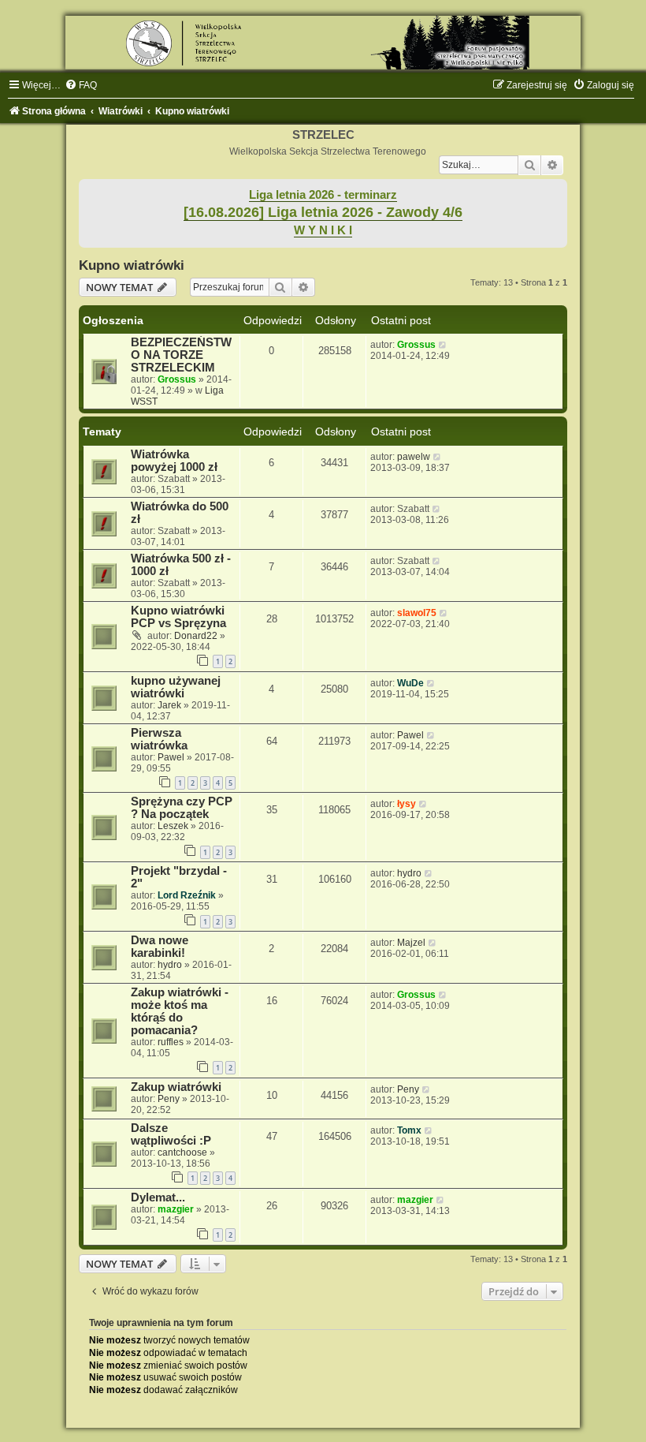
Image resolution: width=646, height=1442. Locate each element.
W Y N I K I (323, 230)
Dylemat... (158, 1197)
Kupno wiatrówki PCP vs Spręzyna (178, 616)
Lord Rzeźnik (187, 895)
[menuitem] (81, 85)
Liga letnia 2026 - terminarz (323, 195)
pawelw (413, 456)
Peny (169, 1098)
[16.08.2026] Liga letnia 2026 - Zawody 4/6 (323, 212)
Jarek (169, 705)
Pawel (171, 757)
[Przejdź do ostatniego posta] (443, 344)
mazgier (176, 1209)
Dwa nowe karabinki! (159, 946)
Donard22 (195, 635)
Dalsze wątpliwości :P (171, 1134)
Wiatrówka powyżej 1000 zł (174, 460)
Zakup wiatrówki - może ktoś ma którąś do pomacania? (179, 1011)
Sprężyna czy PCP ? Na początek (181, 807)
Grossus (177, 379)
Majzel (411, 942)
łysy (406, 803)
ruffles (171, 1042)
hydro (409, 873)
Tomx (409, 1130)
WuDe (410, 683)
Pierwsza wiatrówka (159, 739)
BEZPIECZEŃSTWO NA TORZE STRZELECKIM (181, 355)
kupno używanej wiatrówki (176, 687)
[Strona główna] (323, 42)
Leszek (173, 825)
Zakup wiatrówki (176, 1087)
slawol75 (416, 612)
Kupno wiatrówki (131, 265)
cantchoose (182, 1152)
